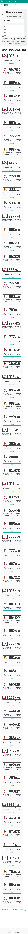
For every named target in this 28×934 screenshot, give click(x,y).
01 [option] (5, 27)
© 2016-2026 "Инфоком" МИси (14, 929)
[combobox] (14, 20)
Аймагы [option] (6, 24)
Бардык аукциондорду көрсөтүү (14, 909)
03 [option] (5, 33)
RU (26, 1)
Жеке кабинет (20, 4)
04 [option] (5, 36)
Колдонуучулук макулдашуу (14, 930)
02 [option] (5, 30)
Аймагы (7, 20)
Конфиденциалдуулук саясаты (14, 932)
